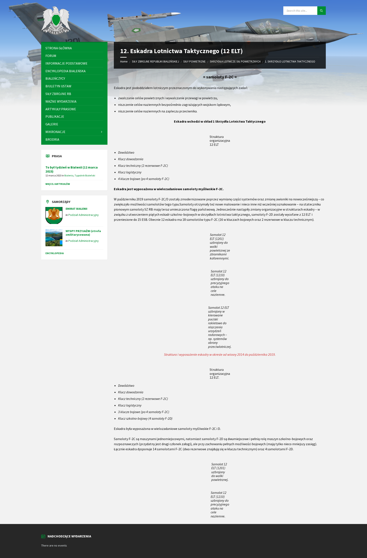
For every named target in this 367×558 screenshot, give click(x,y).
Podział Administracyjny (83, 215)
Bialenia (68, 175)
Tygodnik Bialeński (85, 175)
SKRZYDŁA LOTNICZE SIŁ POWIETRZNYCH (235, 61)
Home (124, 61)
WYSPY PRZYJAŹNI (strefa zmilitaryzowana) (83, 233)
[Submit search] (321, 10)
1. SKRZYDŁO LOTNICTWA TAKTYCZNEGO (290, 61)
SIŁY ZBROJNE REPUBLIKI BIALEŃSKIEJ (155, 61)
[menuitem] (74, 48)
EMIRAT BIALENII (76, 209)
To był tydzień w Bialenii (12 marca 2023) (71, 169)
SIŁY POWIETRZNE (194, 61)
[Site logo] (56, 33)
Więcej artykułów (57, 184)
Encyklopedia (54, 253)
